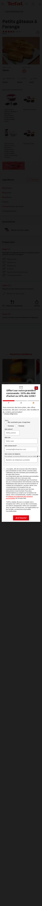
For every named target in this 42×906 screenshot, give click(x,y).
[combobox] (12, 432)
